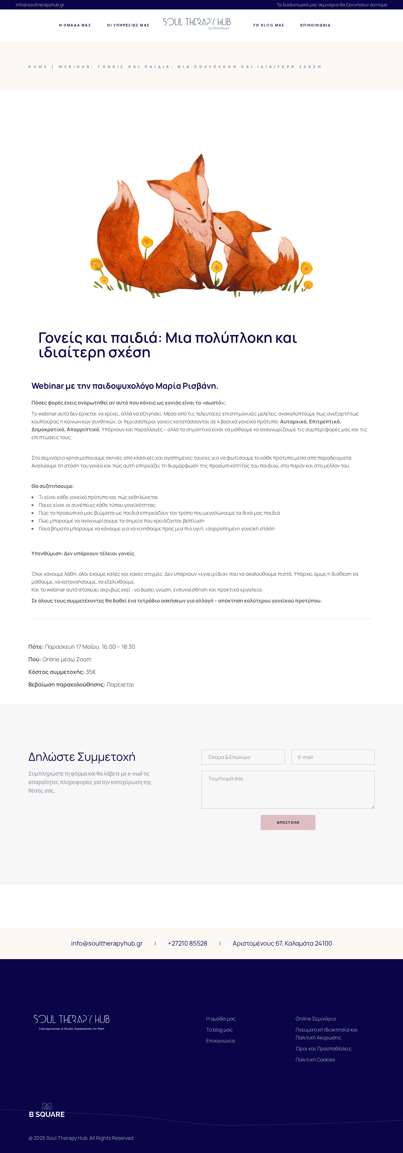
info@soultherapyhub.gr (40, 5)
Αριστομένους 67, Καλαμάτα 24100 (282, 943)
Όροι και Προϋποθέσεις (324, 1048)
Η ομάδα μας (221, 1018)
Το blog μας (219, 1029)
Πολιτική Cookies (315, 1059)
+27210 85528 (187, 943)
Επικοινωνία (220, 1040)
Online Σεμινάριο (316, 1018)
